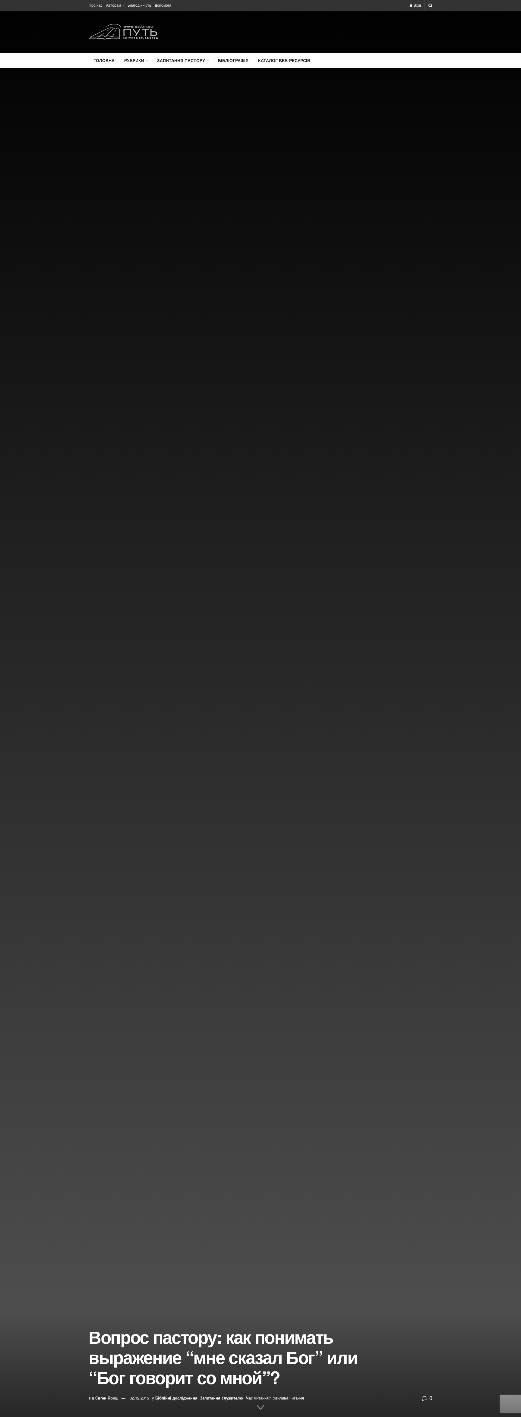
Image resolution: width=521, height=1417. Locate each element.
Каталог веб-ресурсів (284, 60)
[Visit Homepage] (123, 31)
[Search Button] (430, 5)
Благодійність (139, 5)
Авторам (113, 5)
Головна (104, 60)
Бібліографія (233, 60)
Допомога (163, 5)
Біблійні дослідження (176, 1398)
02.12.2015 (139, 1398)
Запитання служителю (221, 1398)
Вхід (417, 5)
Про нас (96, 5)
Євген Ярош (106, 1398)
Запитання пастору (181, 60)
